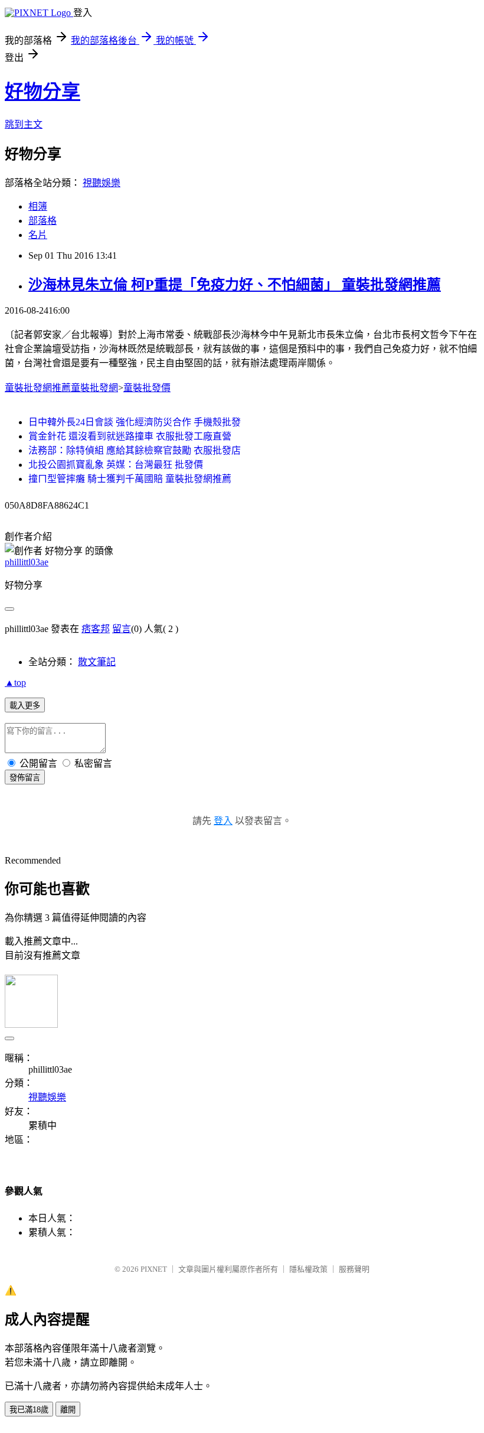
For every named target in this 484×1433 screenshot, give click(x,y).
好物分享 (42, 91)
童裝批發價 (147, 388)
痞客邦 (95, 629)
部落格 (42, 221)
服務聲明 (354, 1269)
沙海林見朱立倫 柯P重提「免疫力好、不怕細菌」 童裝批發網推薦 (234, 284)
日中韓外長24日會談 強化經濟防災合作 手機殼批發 (134, 422)
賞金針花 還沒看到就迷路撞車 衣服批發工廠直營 (129, 436)
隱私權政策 (308, 1269)
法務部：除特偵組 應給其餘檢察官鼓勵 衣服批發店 (134, 450)
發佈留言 (24, 777)
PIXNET (153, 1269)
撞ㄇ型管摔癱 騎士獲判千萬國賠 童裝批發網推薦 (129, 479)
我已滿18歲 (28, 1409)
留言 (121, 629)
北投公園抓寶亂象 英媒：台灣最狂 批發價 (115, 465)
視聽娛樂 (101, 183)
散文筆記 (97, 662)
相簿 (37, 206)
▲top (15, 683)
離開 (68, 1409)
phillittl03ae (26, 562)
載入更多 (24, 705)
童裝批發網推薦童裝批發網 (61, 388)
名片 (37, 235)
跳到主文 (23, 124)
